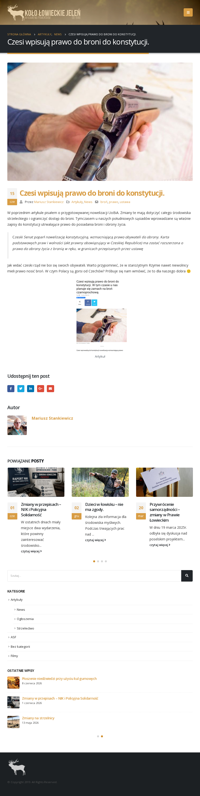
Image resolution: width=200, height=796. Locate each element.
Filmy (14, 656)
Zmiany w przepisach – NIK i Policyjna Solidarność (41, 509)
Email (50, 388)
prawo (113, 202)
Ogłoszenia (25, 619)
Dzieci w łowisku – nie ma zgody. (104, 506)
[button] (94, 561)
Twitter (20, 388)
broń (104, 202)
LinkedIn (30, 388)
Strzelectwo (25, 628)
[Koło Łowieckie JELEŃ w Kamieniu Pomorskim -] (43, 12)
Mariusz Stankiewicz (49, 202)
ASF (13, 637)
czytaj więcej (30, 551)
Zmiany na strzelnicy (38, 718)
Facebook (10, 388)
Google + (40, 388)
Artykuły (77, 202)
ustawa (125, 202)
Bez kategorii (20, 646)
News (88, 202)
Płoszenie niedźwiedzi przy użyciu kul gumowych (59, 678)
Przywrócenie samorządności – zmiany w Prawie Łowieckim (165, 512)
